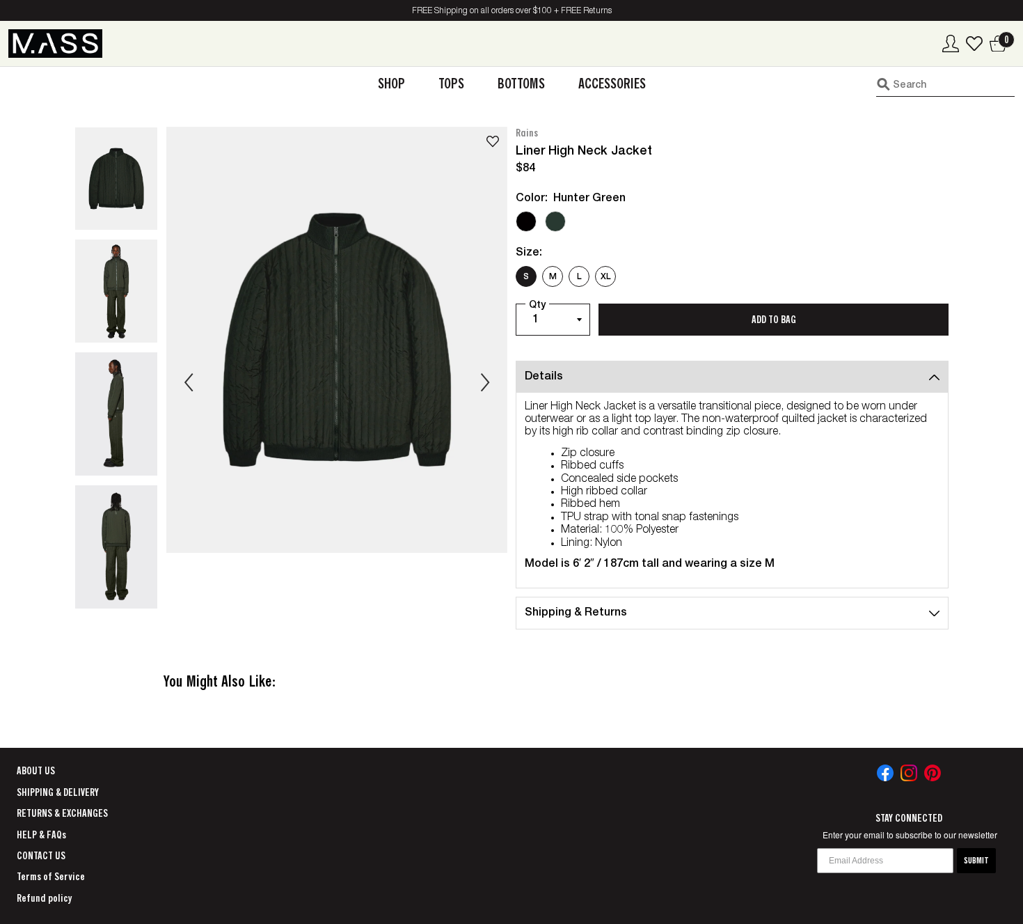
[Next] (485, 382)
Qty (537, 306)
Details (544, 377)
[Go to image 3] (116, 414)
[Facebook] (885, 773)
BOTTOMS (521, 84)
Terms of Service (51, 876)
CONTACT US (41, 855)
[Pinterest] (932, 773)
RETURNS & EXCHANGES (62, 813)
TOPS (451, 84)
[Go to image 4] (116, 547)
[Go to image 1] (116, 179)
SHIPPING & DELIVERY (58, 792)
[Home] (55, 43)
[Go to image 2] (116, 291)
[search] (945, 84)
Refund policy (44, 898)
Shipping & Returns (576, 613)
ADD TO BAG (774, 319)
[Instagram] (909, 773)
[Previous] (188, 382)
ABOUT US (36, 771)
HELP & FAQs (41, 835)
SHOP (391, 84)
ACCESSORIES (612, 84)
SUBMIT (976, 860)
